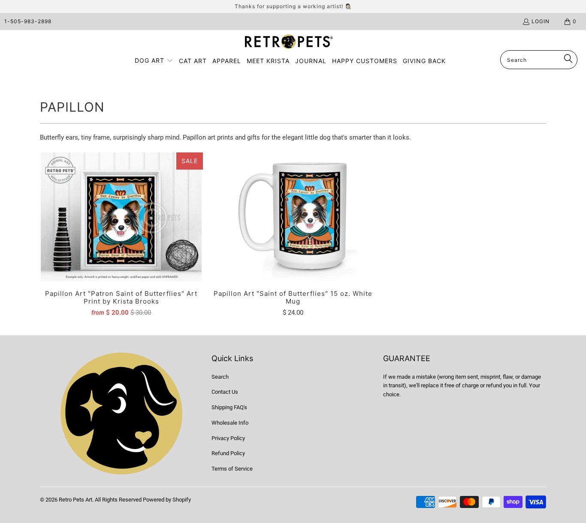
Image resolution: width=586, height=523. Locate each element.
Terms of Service (232, 468)
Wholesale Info (229, 423)
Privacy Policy (228, 438)
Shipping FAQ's (229, 407)
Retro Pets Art (75, 499)
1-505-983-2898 (27, 21)
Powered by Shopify (167, 499)
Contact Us (224, 392)
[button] (154, 61)
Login (541, 21)
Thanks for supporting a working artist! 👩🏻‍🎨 (293, 6)
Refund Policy (228, 453)
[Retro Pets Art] (289, 42)
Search (220, 377)
